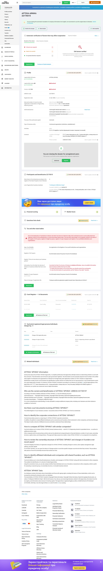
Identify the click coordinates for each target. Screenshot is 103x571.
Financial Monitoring (58, 510)
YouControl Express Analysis (58, 524)
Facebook (24, 505)
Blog (38, 527)
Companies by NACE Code (42, 540)
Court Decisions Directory (41, 544)
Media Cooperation (42, 513)
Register (66, 160)
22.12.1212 (26, 339)
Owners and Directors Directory (41, 553)
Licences (7, 30)
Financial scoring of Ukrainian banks (58, 529)
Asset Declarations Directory (41, 557)
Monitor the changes (29, 28)
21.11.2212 (26, 345)
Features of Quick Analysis (44, 64)
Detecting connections (58, 521)
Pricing (38, 505)
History (6, 19)
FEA (5, 41)
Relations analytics (9, 35)
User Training (40, 524)
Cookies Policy (25, 541)
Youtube (24, 510)
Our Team (39, 510)
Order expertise (95, 28)
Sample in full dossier (33, 352)
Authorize (56, 160)
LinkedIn (24, 507)
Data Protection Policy (26, 537)
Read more (87, 109)
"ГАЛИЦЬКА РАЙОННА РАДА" (57, 185)
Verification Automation (59, 518)
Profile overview (8, 11)
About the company (42, 507)
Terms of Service (26, 531)
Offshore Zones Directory (41, 548)
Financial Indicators (58, 516)
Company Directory (41, 536)
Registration (95, 2)
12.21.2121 (26, 335)
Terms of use (25, 534)
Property (7, 17)
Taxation (7, 33)
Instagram (24, 513)
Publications (8, 24)
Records (6, 22)
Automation (7, 43)
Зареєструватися (79, 568)
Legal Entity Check (57, 503)
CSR (38, 529)
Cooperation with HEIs (41, 516)
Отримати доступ (84, 220)
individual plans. (86, 7)
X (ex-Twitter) (25, 515)
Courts (7, 27)
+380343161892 (67, 139)
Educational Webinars (40, 520)
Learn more (89, 203)
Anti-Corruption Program (26, 544)
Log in (82, 2)
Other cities (24, 494)
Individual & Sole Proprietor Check (57, 507)
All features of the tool (41, 315)
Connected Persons (9, 38)
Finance (6, 14)
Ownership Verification (59, 513)
